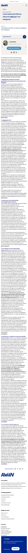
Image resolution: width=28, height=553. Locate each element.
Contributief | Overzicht (5, 497)
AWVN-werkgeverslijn (5, 504)
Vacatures (3, 500)
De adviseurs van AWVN (5, 502)
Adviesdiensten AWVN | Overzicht (7, 495)
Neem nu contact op (14, 48)
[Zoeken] (23, 5)
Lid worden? (12, 1)
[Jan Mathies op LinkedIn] (11, 52)
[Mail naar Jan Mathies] (14, 52)
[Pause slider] (24, 37)
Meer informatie (7, 549)
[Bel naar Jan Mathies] (16, 52)
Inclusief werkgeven (5, 516)
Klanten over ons (4, 513)
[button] (2, 46)
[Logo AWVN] (4, 5)
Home (4, 9)
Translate (16, 1)
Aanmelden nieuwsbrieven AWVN (7, 518)
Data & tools (3, 515)
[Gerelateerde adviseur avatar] (5, 43)
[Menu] (26, 5)
